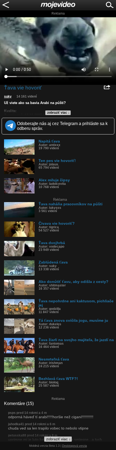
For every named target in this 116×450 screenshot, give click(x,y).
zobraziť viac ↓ (58, 113)
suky (8, 96)
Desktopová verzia (74, 445)
